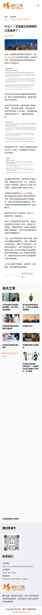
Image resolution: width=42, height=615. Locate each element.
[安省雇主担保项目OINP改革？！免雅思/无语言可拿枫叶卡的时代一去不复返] (31, 356)
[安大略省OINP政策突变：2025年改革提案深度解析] (31, 297)
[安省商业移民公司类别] (10, 433)
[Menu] (38, 5)
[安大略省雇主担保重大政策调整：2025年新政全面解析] (10, 297)
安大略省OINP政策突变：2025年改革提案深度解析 (30, 307)
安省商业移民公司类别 (10, 519)
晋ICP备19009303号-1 (21, 612)
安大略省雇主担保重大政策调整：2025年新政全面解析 (10, 307)
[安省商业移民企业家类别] (31, 337)
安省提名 (23, 193)
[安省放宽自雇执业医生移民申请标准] (10, 318)
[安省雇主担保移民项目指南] (10, 337)
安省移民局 (12, 57)
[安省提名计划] (31, 318)
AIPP (6, 264)
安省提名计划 (27, 326)
